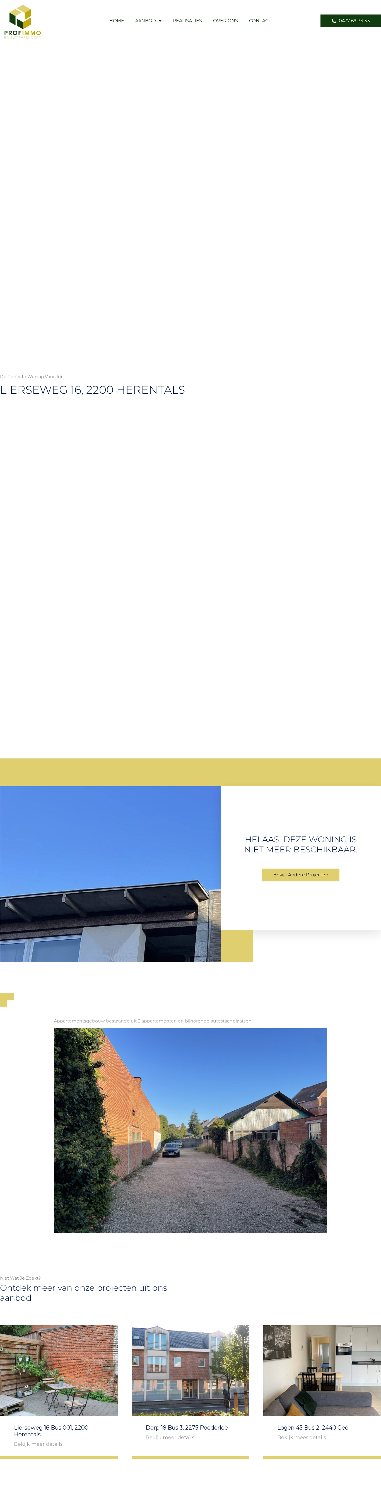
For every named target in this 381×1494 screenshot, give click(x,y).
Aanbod (145, 20)
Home (116, 20)
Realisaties (187, 20)
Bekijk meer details (38, 1444)
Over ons (225, 20)
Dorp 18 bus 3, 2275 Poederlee (187, 1427)
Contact (260, 20)
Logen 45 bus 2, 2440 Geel (313, 1427)
